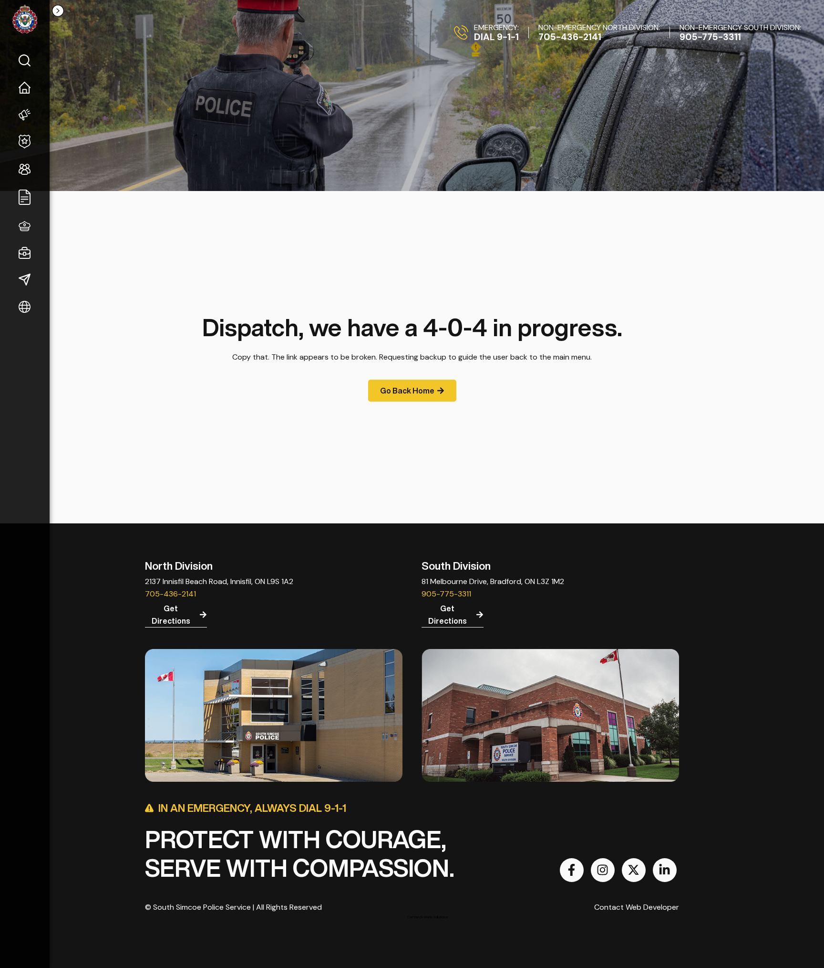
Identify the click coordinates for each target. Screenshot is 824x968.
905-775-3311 (446, 594)
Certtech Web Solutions (427, 917)
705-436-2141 (170, 594)
